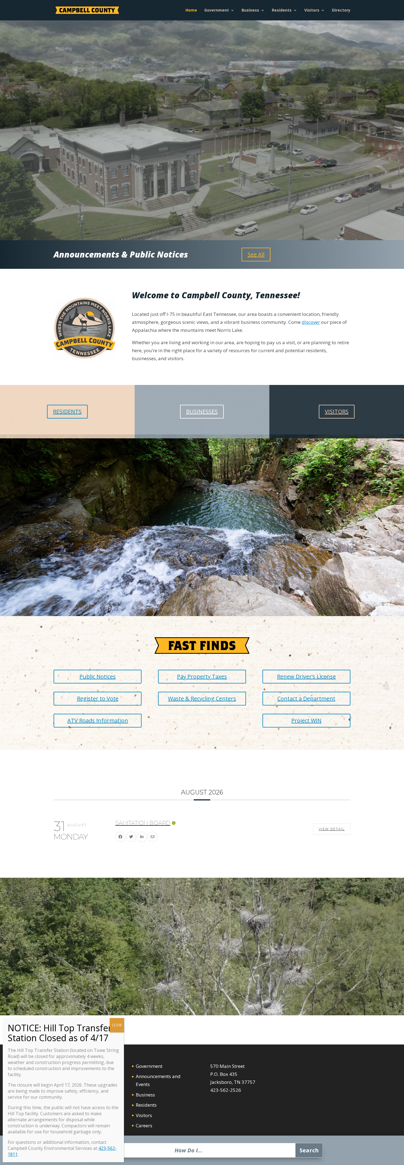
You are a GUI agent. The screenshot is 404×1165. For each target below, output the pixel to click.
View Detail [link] (332, 829)
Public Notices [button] (97, 676)
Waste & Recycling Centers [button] (202, 698)
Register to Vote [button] (97, 698)
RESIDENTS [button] (67, 411)
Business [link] (250, 10)
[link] (87, 10)
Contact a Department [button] (306, 698)
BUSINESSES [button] (202, 411)
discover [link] (311, 322)
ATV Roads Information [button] (97, 720)
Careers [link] (144, 1125)
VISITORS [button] (336, 411)
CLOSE (117, 1025)
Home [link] (191, 10)
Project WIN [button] (306, 720)
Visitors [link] (311, 10)
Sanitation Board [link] (142, 823)
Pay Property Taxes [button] (202, 676)
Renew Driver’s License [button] (306, 676)
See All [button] (256, 254)
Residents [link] (282, 10)
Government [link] (216, 10)
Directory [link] (341, 10)
